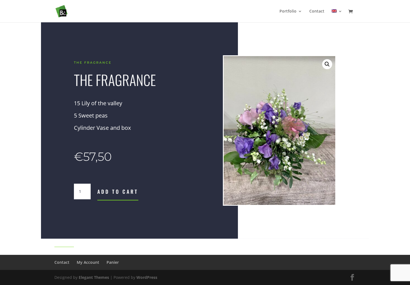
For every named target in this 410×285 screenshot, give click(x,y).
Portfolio (287, 11)
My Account (88, 262)
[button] (327, 64)
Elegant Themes (94, 277)
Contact (316, 11)
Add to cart (117, 191)
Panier (113, 262)
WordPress (146, 277)
